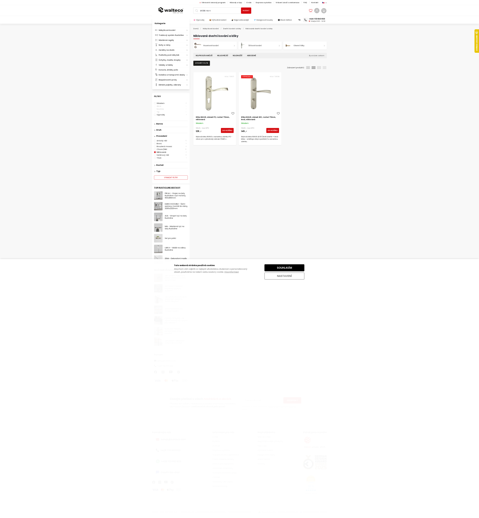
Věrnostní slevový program (214, 2)
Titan (171, 158)
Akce (171, 106)
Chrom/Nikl (171, 149)
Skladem (171, 103)
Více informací (231, 272)
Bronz (171, 143)
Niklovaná (171, 152)
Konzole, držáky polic (168, 70)
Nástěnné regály (166, 40)
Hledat (246, 10)
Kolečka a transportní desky (172, 75)
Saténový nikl (171, 155)
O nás (248, 2)
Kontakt (314, 2)
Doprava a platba (263, 2)
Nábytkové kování (167, 30)
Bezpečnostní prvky (168, 80)
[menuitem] (200, 20)
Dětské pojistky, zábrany (170, 85)
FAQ (305, 2)
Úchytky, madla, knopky (169, 60)
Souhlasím (284, 268)
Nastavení (284, 276)
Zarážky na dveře (167, 50)
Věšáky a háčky (166, 65)
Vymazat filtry (171, 177)
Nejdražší (237, 55)
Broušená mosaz (171, 146)
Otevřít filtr (201, 63)
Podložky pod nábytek (169, 55)
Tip (171, 112)
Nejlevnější (222, 55)
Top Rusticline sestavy (167, 187)
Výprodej (171, 115)
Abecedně (251, 55)
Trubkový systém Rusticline (171, 35)
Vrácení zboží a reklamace (287, 2)
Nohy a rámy (164, 45)
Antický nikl (171, 140)
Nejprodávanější (204, 55)
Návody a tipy (236, 2)
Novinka (171, 109)
